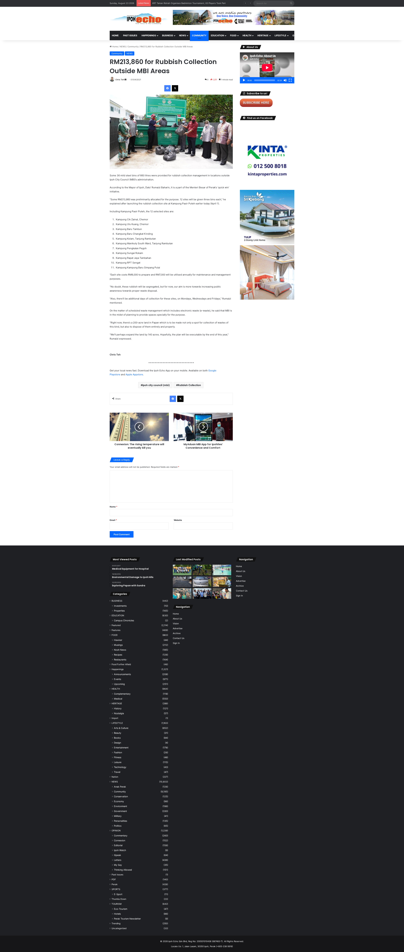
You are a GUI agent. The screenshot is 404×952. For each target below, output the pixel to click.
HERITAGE (262, 35)
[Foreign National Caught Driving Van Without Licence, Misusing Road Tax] (202, 582)
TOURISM (326, 35)
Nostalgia (119, 713)
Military (118, 816)
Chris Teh (119, 79)
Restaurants (120, 659)
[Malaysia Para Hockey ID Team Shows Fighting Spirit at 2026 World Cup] (182, 570)
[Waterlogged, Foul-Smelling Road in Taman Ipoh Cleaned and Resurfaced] (182, 582)
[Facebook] (167, 88)
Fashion (118, 752)
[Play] (244, 80)
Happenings (118, 669)
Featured (116, 625)
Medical (118, 698)
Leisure (117, 762)
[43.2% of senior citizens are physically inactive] (222, 582)
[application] (267, 67)
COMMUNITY (199, 35)
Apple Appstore (134, 374)
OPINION (297, 35)
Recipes (118, 654)
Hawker (118, 640)
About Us (177, 618)
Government (120, 811)
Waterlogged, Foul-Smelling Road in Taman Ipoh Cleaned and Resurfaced (188, 3)
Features (116, 630)
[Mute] (285, 80)
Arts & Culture (121, 728)
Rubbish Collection (189, 385)
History (118, 708)
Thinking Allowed (123, 869)
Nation (115, 777)
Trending (116, 923)
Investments (120, 605)
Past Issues (130, 35)
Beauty (117, 733)
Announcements (122, 674)
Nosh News (120, 649)
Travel (117, 772)
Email (113, 520)
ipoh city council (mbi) (156, 385)
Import (115, 718)
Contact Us (178, 638)
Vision (176, 623)
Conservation (121, 796)
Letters (117, 860)
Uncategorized (119, 928)
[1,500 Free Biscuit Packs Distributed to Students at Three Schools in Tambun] (222, 593)
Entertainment (121, 747)
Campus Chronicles (124, 620)
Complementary (122, 693)
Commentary (120, 835)
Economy (119, 801)
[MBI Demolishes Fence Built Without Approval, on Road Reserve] (202, 570)
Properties (119, 610)
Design (117, 742)
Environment (120, 806)
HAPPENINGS (149, 35)
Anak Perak (120, 786)
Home (115, 35)
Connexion (119, 840)
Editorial (118, 845)
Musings (118, 645)
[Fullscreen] (290, 80)
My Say (118, 865)
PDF (114, 879)
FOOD (233, 35)
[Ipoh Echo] (139, 18)
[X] (175, 88)
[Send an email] (125, 79)
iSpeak (117, 855)
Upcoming (119, 684)
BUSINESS (167, 35)
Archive (177, 633)
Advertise (177, 628)
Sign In (176, 643)
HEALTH (247, 35)
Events (117, 679)
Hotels (117, 913)
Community (133, 46)
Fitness (117, 757)
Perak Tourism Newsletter (127, 918)
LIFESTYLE (280, 35)
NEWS (182, 35)
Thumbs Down (119, 899)
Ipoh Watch (120, 850)
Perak (114, 884)
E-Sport (118, 894)
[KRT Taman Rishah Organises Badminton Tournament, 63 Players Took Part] (222, 570)
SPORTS (312, 35)
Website (178, 520)
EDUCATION (217, 35)
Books (117, 737)
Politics (117, 825)
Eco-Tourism (120, 909)
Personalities (120, 821)
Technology (120, 767)
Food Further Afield (121, 664)
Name (113, 506)
